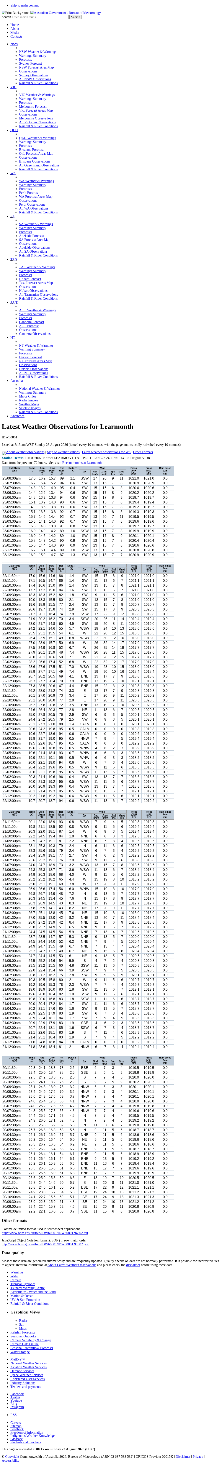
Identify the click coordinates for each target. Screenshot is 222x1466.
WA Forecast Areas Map (35, 196)
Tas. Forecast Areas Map (36, 283)
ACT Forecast (29, 326)
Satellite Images (30, 408)
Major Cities (27, 396)
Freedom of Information (26, 1432)
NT (12, 337)
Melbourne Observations (36, 118)
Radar (23, 1320)
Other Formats (143, 452)
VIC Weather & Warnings (37, 95)
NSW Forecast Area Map (36, 67)
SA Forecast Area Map (34, 240)
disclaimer (133, 1265)
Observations (28, 71)
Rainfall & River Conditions (38, 83)
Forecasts (25, 59)
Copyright (12, 1456)
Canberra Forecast (31, 322)
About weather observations (25, 452)
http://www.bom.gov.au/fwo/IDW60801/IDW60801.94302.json (45, 1244)
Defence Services (22, 1371)
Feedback (17, 1429)
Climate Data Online (24, 1344)
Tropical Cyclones (22, 1284)
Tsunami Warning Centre (27, 1288)
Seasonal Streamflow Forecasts (31, 1348)
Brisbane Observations (34, 161)
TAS (13, 259)
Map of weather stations (63, 452)
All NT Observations (33, 373)
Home (14, 25)
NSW (14, 44)
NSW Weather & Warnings (37, 52)
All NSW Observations (35, 79)
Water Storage (20, 1352)
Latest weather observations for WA (106, 452)
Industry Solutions (22, 1383)
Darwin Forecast (30, 357)
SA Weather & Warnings (36, 224)
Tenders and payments (25, 1387)
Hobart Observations (33, 290)
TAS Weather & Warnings (37, 267)
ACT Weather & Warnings (37, 310)
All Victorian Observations (37, 122)
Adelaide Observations (34, 247)
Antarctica (17, 416)
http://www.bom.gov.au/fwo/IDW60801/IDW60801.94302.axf (45, 1233)
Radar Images (28, 400)
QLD (14, 130)
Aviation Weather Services (28, 1367)
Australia (16, 380)
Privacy (198, 1456)
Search (6, 17)
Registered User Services (27, 1379)
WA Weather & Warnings (36, 181)
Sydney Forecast (30, 63)
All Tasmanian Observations (38, 294)
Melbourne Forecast (32, 106)
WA (13, 173)
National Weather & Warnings (39, 388)
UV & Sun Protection (25, 1300)
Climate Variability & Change (30, 1340)
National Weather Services (28, 1363)
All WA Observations (33, 208)
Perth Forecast (29, 193)
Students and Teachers (25, 1442)
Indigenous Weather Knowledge (32, 1435)
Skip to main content (24, 5)
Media (14, 32)
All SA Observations (33, 251)
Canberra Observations (35, 333)
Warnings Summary (32, 55)
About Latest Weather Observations (71, 1265)
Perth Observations (32, 204)
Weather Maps (29, 404)
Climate (15, 1280)
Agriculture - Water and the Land (33, 1292)
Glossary (16, 1439)
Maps (23, 1328)
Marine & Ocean (21, 1296)
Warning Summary (32, 349)
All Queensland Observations (39, 165)
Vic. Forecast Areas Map (36, 110)
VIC (13, 87)
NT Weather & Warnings (36, 345)
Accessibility (10, 1460)
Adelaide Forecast (31, 236)
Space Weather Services (26, 1375)
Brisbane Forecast (31, 149)
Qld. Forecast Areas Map (36, 153)
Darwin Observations (33, 369)
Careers (15, 1422)
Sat (21, 1324)
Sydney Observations (33, 75)
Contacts (16, 36)
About (14, 28)
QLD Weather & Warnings (37, 138)
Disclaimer (183, 1456)
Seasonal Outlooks (23, 1336)
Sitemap (15, 1426)
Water (14, 1276)
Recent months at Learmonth (82, 463)
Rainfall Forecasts (22, 1332)
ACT (14, 302)
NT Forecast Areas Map (35, 361)
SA (12, 216)
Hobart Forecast (30, 279)
